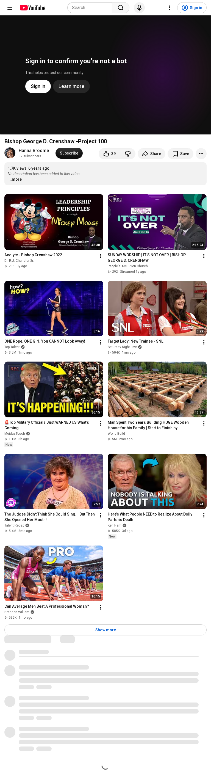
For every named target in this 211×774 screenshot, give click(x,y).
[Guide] (10, 7)
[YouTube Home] (32, 7)
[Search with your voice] (139, 7)
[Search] (120, 7)
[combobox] (91, 7)
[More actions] (201, 153)
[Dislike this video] (127, 153)
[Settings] (169, 7)
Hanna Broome (34, 150)
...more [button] (15, 179)
